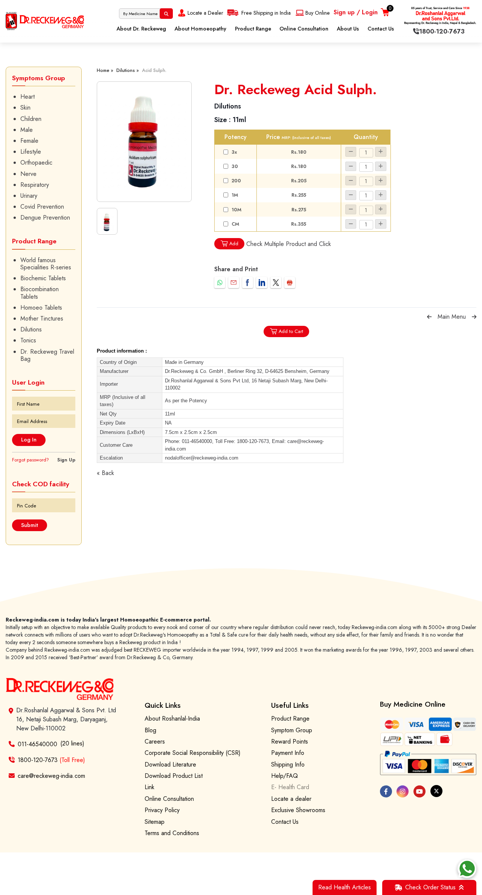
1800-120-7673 (51, 760)
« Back (105, 473)
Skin (25, 107)
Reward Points (289, 741)
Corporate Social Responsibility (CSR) (193, 752)
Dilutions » (127, 70)
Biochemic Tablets (43, 278)
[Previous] (429, 316)
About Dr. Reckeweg (141, 28)
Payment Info (287, 752)
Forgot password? (30, 459)
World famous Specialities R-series (45, 264)
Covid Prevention (42, 206)
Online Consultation (303, 28)
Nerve (28, 173)
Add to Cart (291, 331)
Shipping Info (288, 764)
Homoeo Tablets (41, 307)
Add (233, 243)
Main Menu (452, 316)
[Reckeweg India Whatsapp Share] (219, 282)
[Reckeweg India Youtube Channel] (419, 791)
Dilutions (31, 329)
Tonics (28, 340)
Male (26, 129)
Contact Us (381, 28)
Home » (105, 70)
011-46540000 (37, 744)
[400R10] (144, 142)
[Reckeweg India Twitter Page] (436, 791)
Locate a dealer (291, 798)
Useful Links (290, 705)
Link (149, 787)
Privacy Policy (162, 810)
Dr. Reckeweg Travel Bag (47, 355)
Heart (27, 96)
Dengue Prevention (45, 217)
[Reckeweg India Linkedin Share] (261, 282)
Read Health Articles (344, 887)
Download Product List (174, 775)
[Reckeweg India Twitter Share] (275, 282)
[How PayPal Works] (428, 763)
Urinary (28, 195)
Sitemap (155, 821)
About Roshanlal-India (172, 718)
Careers (155, 741)
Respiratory (34, 184)
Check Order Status (430, 887)
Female (29, 140)
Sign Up (66, 459)
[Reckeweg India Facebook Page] (386, 791)
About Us (348, 28)
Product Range (253, 28)
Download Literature (170, 764)
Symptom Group (291, 730)
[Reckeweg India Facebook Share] (247, 282)
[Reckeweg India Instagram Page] (403, 791)
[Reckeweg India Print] (289, 282)
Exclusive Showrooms (298, 810)
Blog (150, 730)
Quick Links (163, 705)
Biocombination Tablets (39, 293)
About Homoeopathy (200, 28)
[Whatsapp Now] (467, 868)
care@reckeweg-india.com (51, 775)
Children (30, 118)
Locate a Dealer (205, 13)
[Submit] (166, 13)
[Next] (474, 316)
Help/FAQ (284, 775)
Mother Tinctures (41, 318)
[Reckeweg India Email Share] (233, 282)
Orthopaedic (36, 162)
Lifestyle (30, 151)
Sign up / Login (356, 12)
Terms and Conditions (172, 833)
